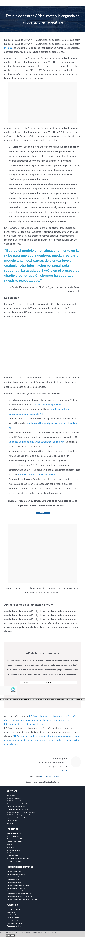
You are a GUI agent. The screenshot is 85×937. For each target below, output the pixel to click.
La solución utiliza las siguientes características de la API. (37, 442)
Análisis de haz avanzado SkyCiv (18, 804)
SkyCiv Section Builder (14, 801)
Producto (43, 776)
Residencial (11, 847)
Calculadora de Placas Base (16, 891)
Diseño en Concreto (13, 853)
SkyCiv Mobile (12, 820)
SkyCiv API (10, 823)
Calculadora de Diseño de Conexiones (20, 896)
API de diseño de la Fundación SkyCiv (36, 474)
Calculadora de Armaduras (16, 874)
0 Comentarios (53, 776)
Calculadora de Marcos (15, 877)
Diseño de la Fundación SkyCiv (17, 809)
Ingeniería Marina (13, 836)
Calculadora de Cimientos (16, 888)
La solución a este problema (48, 404)
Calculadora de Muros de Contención (19, 894)
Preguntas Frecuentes (14, 923)
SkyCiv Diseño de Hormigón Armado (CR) (21, 812)
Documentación (12, 920)
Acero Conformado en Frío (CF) (18, 858)
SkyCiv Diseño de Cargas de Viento (19, 815)
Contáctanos (42, 513)
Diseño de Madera (13, 856)
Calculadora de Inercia (14, 882)
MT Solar (8, 48)
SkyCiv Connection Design (16, 806)
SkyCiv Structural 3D (14, 798)
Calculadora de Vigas (14, 871)
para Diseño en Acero (14, 850)
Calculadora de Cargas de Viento (18, 885)
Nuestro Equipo (12, 915)
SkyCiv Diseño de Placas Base (17, 818)
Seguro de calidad (13, 918)
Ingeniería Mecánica (14, 833)
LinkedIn (64, 770)
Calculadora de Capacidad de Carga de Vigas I (22, 899)
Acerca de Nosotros (13, 909)
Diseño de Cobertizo (14, 861)
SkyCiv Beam (11, 795)
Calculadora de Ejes (13, 880)
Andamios (10, 844)
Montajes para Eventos (14, 842)
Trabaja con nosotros (14, 926)
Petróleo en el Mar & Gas (15, 839)
